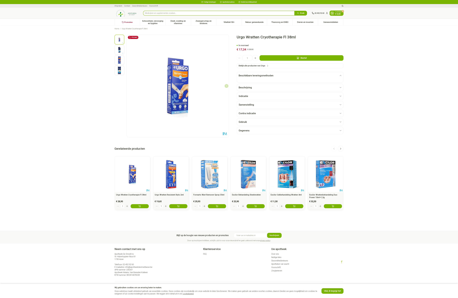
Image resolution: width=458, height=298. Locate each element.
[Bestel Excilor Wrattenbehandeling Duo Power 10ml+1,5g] (333, 206)
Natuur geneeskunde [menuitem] (256, 23)
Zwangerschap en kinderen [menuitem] (206, 22)
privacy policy (265, 240)
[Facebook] (342, 262)
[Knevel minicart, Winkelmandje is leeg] (332, 13)
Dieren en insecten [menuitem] (307, 23)
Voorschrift (153, 6)
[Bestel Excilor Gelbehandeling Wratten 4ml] (294, 206)
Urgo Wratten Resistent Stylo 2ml (169, 195)
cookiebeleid (188, 294)
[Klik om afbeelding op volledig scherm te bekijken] (178, 86)
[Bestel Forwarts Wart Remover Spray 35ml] (217, 206)
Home (116, 29)
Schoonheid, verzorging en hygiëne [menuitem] (153, 22)
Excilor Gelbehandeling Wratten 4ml (286, 195)
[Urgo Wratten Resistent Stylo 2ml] (171, 174)
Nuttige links (276, 257)
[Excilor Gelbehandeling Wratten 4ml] (287, 174)
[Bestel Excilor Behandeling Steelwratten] (256, 206)
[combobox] (219, 13)
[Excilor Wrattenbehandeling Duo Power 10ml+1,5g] (325, 174)
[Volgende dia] (341, 149)
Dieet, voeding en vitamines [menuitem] (181, 22)
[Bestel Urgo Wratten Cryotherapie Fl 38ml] (140, 206)
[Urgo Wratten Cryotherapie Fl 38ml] (132, 174)
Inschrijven (274, 235)
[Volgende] (226, 86)
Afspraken (118, 6)
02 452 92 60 (128, 264)
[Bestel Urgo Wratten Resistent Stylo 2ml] (178, 206)
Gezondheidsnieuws (139, 6)
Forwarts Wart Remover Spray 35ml (208, 195)
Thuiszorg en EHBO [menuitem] (281, 23)
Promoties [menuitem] (128, 22)
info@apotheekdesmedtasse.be (138, 267)
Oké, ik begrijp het (332, 291)
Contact (127, 6)
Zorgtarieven (276, 271)
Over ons (275, 254)
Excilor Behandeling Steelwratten (246, 195)
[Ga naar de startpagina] (126, 13)
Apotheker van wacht (280, 264)
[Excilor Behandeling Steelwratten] (248, 174)
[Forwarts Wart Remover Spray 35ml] (209, 174)
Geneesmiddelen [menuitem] (333, 23)
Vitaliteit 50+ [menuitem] (233, 23)
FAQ (205, 254)
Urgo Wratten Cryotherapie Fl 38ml (131, 195)
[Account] (327, 13)
